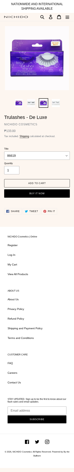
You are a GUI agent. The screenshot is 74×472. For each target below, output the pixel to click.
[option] (19, 103)
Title (6, 148)
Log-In (11, 254)
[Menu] (67, 17)
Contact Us (14, 382)
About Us (13, 299)
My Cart (12, 264)
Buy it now (37, 193)
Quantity (8, 163)
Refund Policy (16, 318)
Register (13, 245)
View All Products (18, 274)
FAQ (10, 363)
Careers (12, 372)
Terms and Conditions (21, 337)
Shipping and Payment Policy (25, 328)
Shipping (24, 136)
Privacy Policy (16, 309)
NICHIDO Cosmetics (22, 452)
